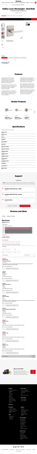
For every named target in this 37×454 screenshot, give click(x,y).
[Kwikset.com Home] (18, 1)
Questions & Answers (11, 216)
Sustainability (22, 423)
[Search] (35, 2)
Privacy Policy (11, 449)
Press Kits (22, 433)
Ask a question (19, 15)
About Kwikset (22, 419)
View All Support (12, 205)
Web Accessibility (5, 449)
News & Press (22, 420)
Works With (23, 392)
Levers (10, 4)
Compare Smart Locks (25, 391)
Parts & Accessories (12, 400)
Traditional (11, 417)
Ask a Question (23, 411)
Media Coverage (23, 436)
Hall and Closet (23, 57)
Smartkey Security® (12, 408)
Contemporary (11, 416)
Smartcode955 (23, 399)
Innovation (16, 2)
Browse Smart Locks (24, 395)
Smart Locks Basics (24, 390)
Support (27, 2)
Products (3, 2)
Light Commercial (12, 399)
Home (2, 4)
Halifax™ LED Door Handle (12, 412)
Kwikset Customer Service (24, 414)
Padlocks (12, 2)
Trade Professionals (22, 2)
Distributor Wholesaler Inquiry (24, 438)
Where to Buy (32, 2)
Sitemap (33, 449)
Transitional (11, 418)
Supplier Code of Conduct (20, 449)
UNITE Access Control (13, 390)
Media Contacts (23, 435)
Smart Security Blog (23, 428)
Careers (21, 427)
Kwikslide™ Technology (13, 410)
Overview (4, 19)
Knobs (10, 392)
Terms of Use (28, 449)
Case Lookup (23, 412)
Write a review (13, 15)
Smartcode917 (23, 400)
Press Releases (22, 432)
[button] (34, 19)
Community (22, 424)
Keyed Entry (16, 57)
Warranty (22, 408)
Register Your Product (25, 410)
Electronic (10, 396)
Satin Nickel (29, 22)
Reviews (3, 216)
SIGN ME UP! (33, 372)
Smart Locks (8, 2)
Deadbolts (11, 391)
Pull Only (10, 57)
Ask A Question (25, 205)
